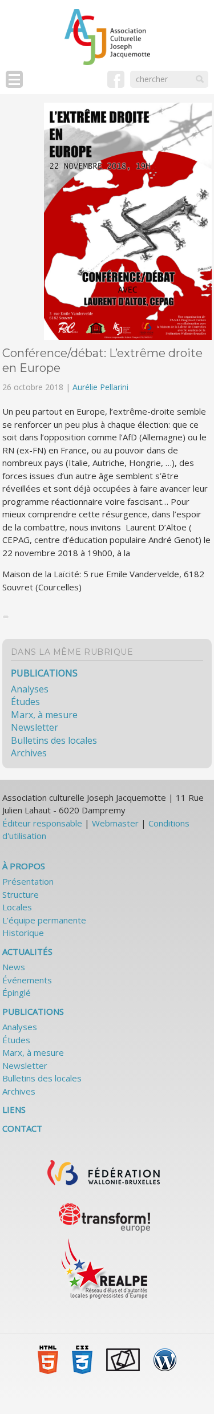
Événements (27, 980)
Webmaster (115, 823)
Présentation (28, 881)
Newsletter (34, 727)
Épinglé (16, 992)
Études (25, 701)
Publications (44, 673)
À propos (23, 866)
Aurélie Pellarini (100, 387)
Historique (23, 932)
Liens (14, 1109)
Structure (20, 894)
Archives (29, 753)
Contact (22, 1128)
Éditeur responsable (42, 823)
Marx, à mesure (44, 714)
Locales (17, 907)
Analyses (30, 689)
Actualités (27, 951)
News (13, 967)
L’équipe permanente (44, 920)
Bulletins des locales (54, 740)
